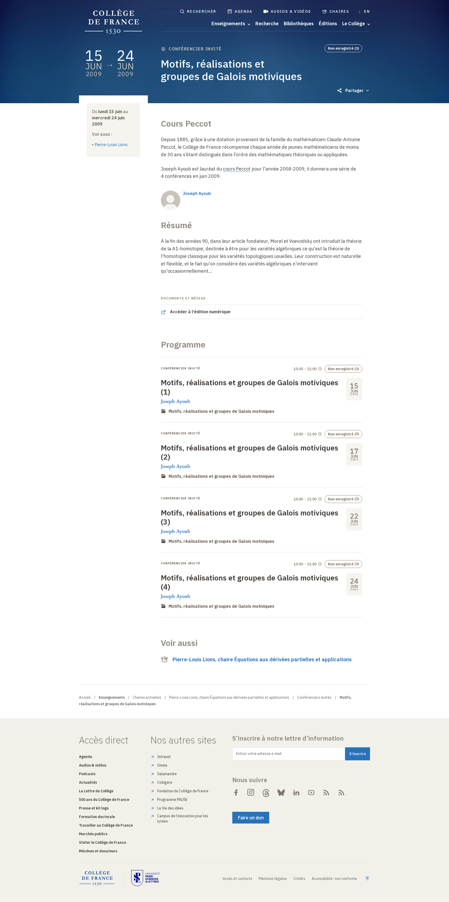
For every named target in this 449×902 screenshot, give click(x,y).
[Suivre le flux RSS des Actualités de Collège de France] (326, 792)
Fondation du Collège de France (182, 791)
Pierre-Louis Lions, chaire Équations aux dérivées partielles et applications (262, 659)
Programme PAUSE (172, 799)
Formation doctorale (97, 816)
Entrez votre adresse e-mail (259, 753)
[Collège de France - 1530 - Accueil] (113, 22)
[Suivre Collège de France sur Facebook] (236, 792)
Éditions (328, 24)
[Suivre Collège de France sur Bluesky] (281, 792)
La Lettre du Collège (96, 791)
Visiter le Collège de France (102, 842)
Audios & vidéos (291, 11)
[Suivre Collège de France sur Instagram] (251, 792)
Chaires (339, 11)
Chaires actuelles (147, 697)
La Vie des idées (170, 808)
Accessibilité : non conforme (334, 878)
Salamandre (167, 774)
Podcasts (87, 774)
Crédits (299, 878)
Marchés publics (93, 834)
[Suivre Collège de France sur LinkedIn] (296, 792)
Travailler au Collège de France (106, 825)
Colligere (164, 782)
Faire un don (251, 818)
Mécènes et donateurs (98, 851)
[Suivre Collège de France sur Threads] (266, 792)
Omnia (162, 765)
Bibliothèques (299, 24)
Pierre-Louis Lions (111, 144)
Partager (354, 90)
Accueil (85, 697)
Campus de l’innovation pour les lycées (182, 818)
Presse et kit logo (94, 808)
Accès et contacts (237, 878)
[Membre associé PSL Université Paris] (145, 878)
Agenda (244, 11)
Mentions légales (273, 878)
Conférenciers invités (314, 697)
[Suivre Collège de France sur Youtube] (311, 792)
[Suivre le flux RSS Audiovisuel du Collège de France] (341, 792)
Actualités (88, 782)
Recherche (267, 24)
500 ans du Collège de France (104, 799)
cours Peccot (236, 169)
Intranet (164, 756)
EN (367, 11)
